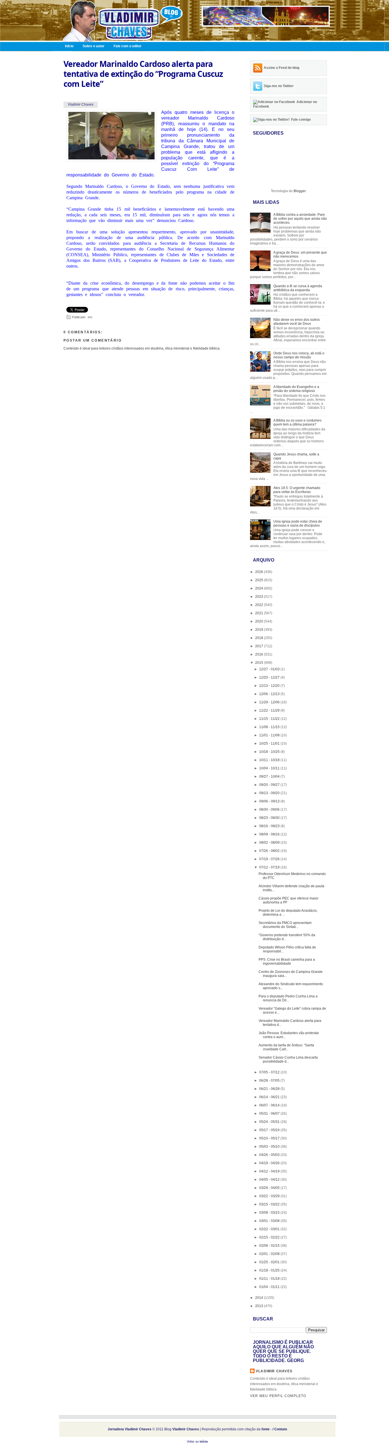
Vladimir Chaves (274, 1371)
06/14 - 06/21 (270, 1097)
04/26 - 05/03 (270, 1155)
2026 (259, 572)
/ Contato (280, 1429)
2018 (259, 638)
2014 (259, 1298)
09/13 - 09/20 (270, 793)
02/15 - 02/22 (270, 1237)
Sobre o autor (94, 46)
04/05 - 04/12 (270, 1180)
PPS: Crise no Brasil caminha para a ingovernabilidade (287, 962)
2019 (259, 630)
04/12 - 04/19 (270, 1171)
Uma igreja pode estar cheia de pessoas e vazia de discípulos (297, 523)
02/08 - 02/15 (270, 1246)
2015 (259, 663)
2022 (259, 605)
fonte (265, 1429)
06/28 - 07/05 (270, 1081)
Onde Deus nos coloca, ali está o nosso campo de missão (298, 355)
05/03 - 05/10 (270, 1147)
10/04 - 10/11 (270, 768)
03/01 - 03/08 (270, 1221)
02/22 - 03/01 (270, 1229)
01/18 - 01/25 (270, 1270)
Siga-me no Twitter (279, 86)
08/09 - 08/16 (270, 834)
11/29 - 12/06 (270, 702)
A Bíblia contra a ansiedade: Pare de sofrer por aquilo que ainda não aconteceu (300, 219)
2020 (259, 621)
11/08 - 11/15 (270, 727)
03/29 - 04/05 (270, 1188)
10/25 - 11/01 (270, 743)
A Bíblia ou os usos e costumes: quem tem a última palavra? (297, 422)
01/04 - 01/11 (270, 1287)
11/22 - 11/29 (270, 710)
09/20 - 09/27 (270, 785)
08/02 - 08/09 (270, 843)
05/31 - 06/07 (270, 1114)
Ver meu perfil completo (278, 1396)
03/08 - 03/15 (270, 1213)
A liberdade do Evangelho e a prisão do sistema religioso (296, 389)
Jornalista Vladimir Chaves (129, 1429)
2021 (259, 613)
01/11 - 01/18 (270, 1279)
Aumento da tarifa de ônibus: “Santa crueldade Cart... (286, 1047)
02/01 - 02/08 (270, 1254)
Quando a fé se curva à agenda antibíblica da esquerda (297, 288)
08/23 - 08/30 (270, 818)
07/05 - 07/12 (270, 1072)
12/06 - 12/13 (270, 694)
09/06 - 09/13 (270, 801)
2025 (259, 580)
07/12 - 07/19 (270, 867)
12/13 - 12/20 (270, 686)
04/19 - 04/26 (270, 1163)
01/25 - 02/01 (270, 1262)
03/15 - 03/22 (270, 1204)
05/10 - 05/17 (270, 1138)
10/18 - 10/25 (270, 752)
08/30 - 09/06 (270, 810)
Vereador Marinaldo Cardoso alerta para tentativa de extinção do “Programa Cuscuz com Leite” (143, 74)
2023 (259, 597)
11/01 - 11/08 (270, 735)
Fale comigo (301, 120)
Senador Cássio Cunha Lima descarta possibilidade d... (288, 1059)
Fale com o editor (128, 46)
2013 (259, 1306)
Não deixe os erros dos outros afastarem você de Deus (296, 322)
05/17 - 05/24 (270, 1130)
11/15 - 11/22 (270, 719)
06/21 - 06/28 (270, 1089)
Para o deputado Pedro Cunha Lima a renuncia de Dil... (288, 998)
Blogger (300, 191)
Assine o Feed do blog (281, 68)
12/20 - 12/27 (270, 677)
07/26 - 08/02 (270, 851)
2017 (259, 646)
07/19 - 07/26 (270, 859)
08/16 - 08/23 (270, 826)
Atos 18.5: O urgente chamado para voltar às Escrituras (296, 490)
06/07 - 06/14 (270, 1105)
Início (69, 46)
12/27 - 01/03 (270, 669)
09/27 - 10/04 (270, 777)
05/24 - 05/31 (270, 1122)
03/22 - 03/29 (270, 1196)
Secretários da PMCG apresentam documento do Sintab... (285, 925)
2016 (259, 654)
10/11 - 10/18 (270, 760)
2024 (259, 588)
